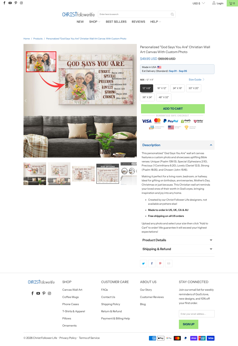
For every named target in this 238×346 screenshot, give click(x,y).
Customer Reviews (152, 297)
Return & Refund (111, 311)
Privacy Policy (68, 338)
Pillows (66, 318)
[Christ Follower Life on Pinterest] (15, 3)
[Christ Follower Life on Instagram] (21, 3)
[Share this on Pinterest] (160, 263)
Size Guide (195, 79)
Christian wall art (189, 184)
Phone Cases (70, 304)
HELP (154, 22)
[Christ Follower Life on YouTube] (10, 3)
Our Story (146, 289)
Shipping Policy (110, 304)
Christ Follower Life (45, 338)
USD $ (196, 3)
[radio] (146, 88)
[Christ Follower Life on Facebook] (4, 3)
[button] (177, 145)
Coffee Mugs (70, 297)
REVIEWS (138, 22)
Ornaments (69, 325)
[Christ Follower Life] (78, 14)
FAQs (104, 289)
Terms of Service (89, 338)
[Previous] (25, 101)
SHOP (93, 22)
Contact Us (108, 297)
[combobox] (137, 14)
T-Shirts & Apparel (73, 311)
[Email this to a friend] (168, 263)
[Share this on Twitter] (143, 263)
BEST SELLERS (116, 22)
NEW (80, 22)
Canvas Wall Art (72, 289)
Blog (143, 304)
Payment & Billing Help (115, 318)
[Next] (134, 101)
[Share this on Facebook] (151, 263)
